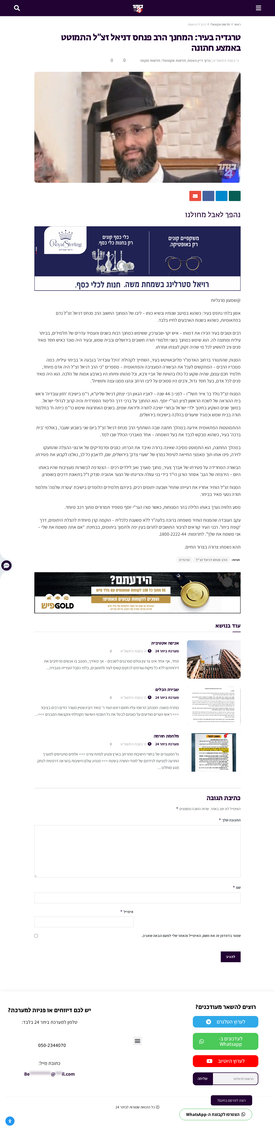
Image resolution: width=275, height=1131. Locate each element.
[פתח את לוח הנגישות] (10, 1121)
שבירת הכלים (167, 690)
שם (237, 887)
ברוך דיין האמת (197, 24)
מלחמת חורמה (166, 736)
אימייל (126, 911)
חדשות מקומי (150, 60)
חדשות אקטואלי (220, 24)
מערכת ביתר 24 (167, 651)
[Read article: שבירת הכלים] (214, 706)
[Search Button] (17, 8)
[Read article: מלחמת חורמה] (214, 752)
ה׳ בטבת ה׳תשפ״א (226, 60)
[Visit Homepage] (138, 8)
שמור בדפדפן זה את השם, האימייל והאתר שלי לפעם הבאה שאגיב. (191, 935)
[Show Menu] (258, 8)
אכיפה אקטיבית (165, 643)
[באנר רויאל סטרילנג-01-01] (137, 258)
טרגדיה (184, 560)
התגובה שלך (230, 819)
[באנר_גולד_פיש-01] (137, 592)
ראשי (237, 24)
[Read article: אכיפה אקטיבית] (214, 659)
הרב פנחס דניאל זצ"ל (211, 560)
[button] (137, 1040)
